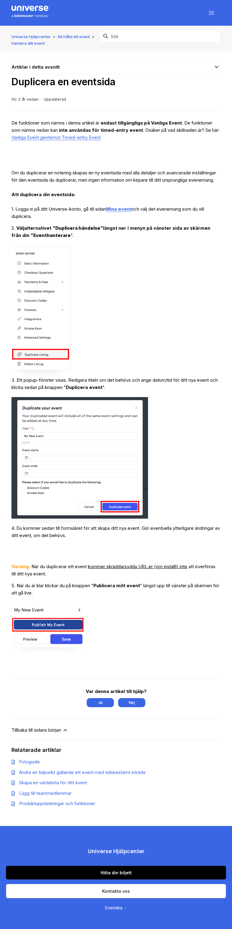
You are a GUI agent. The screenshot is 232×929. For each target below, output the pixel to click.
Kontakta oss (116, 891)
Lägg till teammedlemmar (45, 793)
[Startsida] (29, 13)
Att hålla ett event (73, 36)
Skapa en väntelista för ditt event (53, 782)
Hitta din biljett (116, 872)
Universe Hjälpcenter (31, 36)
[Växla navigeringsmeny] (211, 13)
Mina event (118, 209)
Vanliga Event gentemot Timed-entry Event (56, 137)
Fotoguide (29, 762)
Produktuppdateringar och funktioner (57, 803)
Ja (100, 702)
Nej (132, 702)
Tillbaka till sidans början (36, 730)
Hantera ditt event (28, 43)
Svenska (114, 907)
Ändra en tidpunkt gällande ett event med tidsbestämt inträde (82, 772)
